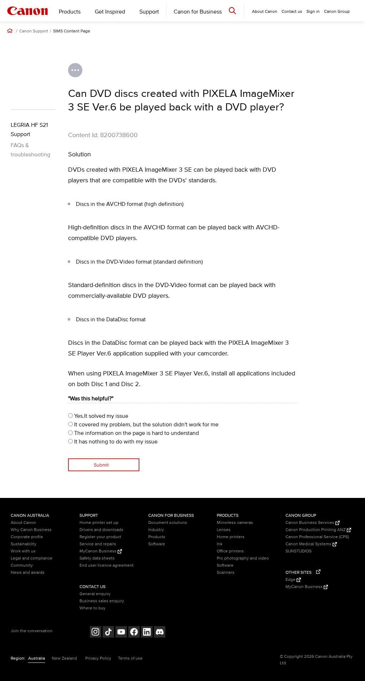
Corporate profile (27, 537)
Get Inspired (110, 11)
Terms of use (130, 658)
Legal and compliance (31, 558)
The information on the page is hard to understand (136, 433)
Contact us (292, 11)
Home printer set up (98, 522)
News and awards (28, 572)
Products (70, 11)
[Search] (232, 10)
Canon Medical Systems (309, 544)
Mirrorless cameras (235, 522)
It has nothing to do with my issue (115, 441)
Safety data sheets (97, 558)
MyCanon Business (98, 551)
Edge (291, 579)
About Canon (23, 522)
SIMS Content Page (71, 31)
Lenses (224, 529)
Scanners (226, 572)
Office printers (230, 551)
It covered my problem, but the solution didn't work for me (146, 424)
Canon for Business (198, 11)
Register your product (100, 537)
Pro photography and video (243, 558)
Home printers (231, 537)
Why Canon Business (31, 529)
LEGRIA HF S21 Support (29, 129)
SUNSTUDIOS (299, 551)
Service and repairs (97, 544)
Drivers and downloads (101, 529)
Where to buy (92, 608)
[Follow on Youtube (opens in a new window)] (121, 632)
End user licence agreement (106, 565)
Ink (219, 544)
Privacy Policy (98, 658)
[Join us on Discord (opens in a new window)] (159, 632)
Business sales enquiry (101, 601)
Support (149, 11)
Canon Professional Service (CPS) (317, 537)
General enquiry (94, 594)
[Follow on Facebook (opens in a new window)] (134, 632)
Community (22, 565)
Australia (36, 658)
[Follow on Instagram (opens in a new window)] (95, 632)
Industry (156, 529)
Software (156, 544)
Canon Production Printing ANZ (316, 529)
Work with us (23, 551)
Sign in (313, 11)
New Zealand (64, 658)
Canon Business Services (310, 522)
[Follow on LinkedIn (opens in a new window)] (147, 632)
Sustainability (23, 544)
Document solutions (167, 522)
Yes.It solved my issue (100, 416)
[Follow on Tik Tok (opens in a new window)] (108, 632)
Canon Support (33, 31)
